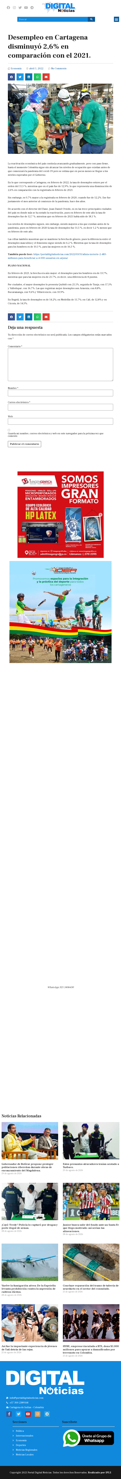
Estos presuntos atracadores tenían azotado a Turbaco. (91, 1165)
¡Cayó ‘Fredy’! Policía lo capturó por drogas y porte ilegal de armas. (30, 1226)
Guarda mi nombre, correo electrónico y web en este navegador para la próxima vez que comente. (56, 434)
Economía (16, 68)
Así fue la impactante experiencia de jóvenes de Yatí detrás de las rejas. (29, 1348)
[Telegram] (32, 7)
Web (10, 416)
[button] (116, 19)
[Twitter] (20, 7)
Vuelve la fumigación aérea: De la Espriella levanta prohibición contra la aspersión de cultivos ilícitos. (29, 1289)
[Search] (91, 19)
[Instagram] (14, 7)
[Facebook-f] (9, 1414)
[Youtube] (26, 7)
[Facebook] (8, 7)
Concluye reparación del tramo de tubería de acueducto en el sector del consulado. (91, 1287)
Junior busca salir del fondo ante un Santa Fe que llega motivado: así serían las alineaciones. (91, 1228)
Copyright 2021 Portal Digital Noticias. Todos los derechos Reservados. (60, 1472)
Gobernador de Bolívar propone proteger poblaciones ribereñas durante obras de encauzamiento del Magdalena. (27, 1167)
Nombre (13, 388)
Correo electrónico (19, 402)
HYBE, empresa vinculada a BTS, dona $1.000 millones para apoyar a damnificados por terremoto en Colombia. (91, 1349)
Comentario (15, 346)
